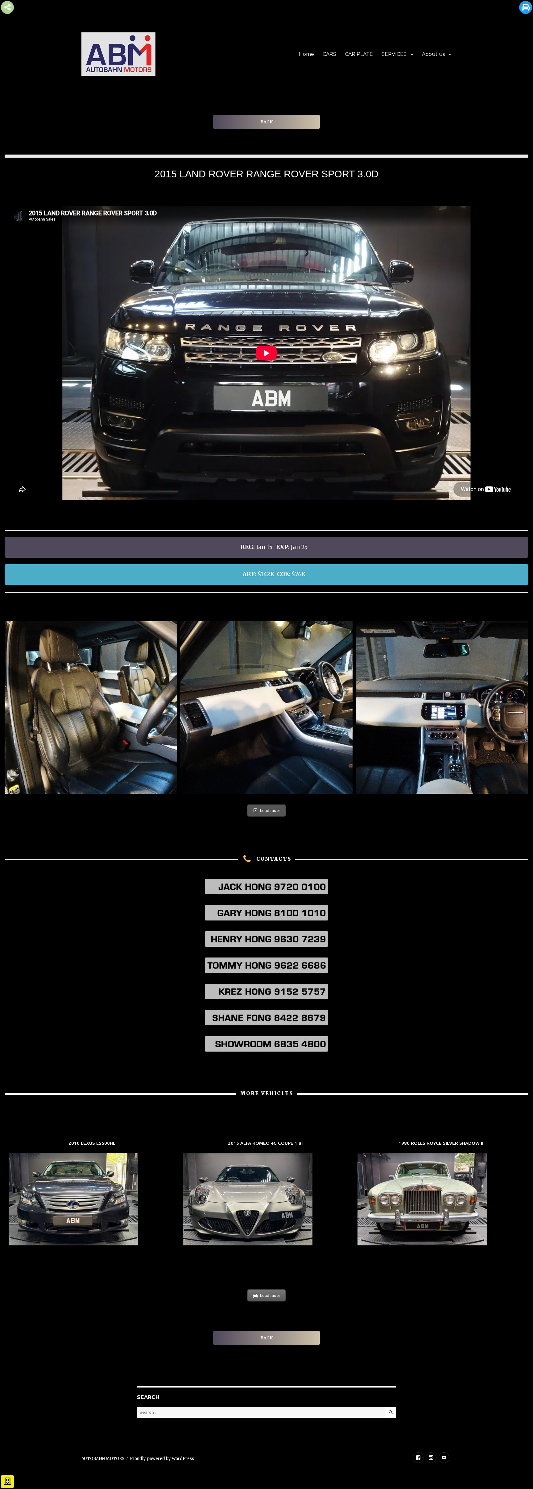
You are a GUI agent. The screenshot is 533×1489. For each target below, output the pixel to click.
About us (433, 54)
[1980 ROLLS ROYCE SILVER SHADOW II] (440, 1193)
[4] (266, 707)
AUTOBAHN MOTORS (102, 1458)
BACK (266, 122)
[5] (442, 707)
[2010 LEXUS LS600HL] (92, 1193)
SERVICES (394, 54)
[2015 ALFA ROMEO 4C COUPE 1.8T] (266, 1193)
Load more (270, 810)
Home (306, 54)
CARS (329, 54)
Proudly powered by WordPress (162, 1458)
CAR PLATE (359, 54)
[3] (91, 707)
